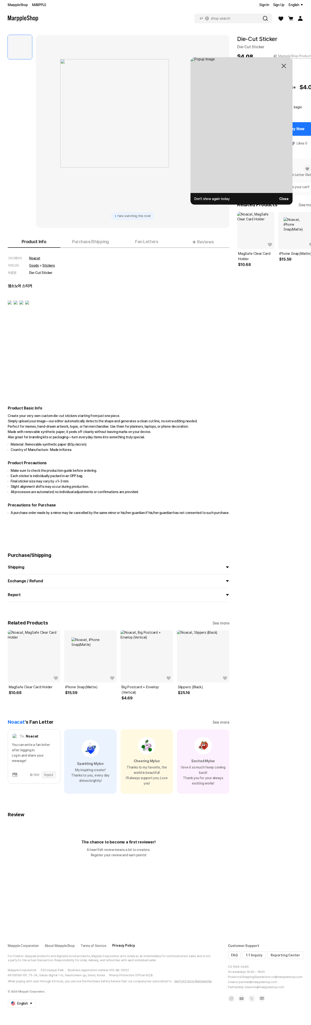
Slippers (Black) (190, 687)
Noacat (34, 258)
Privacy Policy (123, 945)
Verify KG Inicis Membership (193, 981)
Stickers (48, 265)
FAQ (234, 955)
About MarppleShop (60, 946)
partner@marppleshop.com (258, 982)
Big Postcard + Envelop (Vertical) (140, 690)
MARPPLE (39, 5)
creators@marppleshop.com (264, 987)
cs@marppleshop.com (286, 977)
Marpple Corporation (23, 946)
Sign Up (279, 5)
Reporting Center (285, 955)
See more (221, 623)
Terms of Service (93, 946)
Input (48, 775)
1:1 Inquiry (254, 955)
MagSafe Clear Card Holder (30, 687)
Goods (34, 265)
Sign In (264, 5)
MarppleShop (18, 5)
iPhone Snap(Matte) (81, 687)
